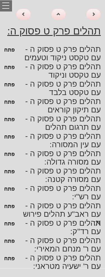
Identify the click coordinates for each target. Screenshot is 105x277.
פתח (9, 50)
